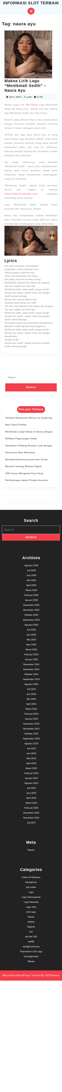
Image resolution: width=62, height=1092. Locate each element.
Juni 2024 (31, 694)
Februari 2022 (31, 808)
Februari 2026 (31, 595)
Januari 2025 (31, 659)
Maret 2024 (31, 709)
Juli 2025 (31, 629)
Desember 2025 (31, 605)
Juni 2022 (31, 793)
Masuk (31, 850)
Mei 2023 (31, 758)
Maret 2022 (31, 803)
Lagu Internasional (31, 897)
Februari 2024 (31, 714)
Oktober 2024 (31, 674)
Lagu (31, 892)
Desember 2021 (31, 812)
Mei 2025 (31, 639)
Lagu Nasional (31, 902)
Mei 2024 (31, 699)
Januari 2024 (31, 718)
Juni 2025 (31, 634)
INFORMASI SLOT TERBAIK (31, 3)
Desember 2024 (31, 664)
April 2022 (31, 798)
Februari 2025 (31, 654)
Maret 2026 (31, 590)
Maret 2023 (31, 768)
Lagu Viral (31, 907)
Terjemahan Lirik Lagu (31, 951)
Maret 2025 (31, 649)
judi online (31, 887)
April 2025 (31, 644)
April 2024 (31, 704)
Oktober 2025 (31, 615)
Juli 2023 (31, 748)
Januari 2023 (31, 778)
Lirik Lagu (31, 912)
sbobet (31, 921)
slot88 (31, 941)
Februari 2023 (31, 773)
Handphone (31, 882)
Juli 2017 (31, 822)
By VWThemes (50, 975)
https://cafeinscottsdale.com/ (21, 193)
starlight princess (31, 946)
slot (31, 931)
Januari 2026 (31, 600)
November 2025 (31, 610)
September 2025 (31, 620)
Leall (28, 97)
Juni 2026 (31, 575)
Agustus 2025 (31, 624)
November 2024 (31, 669)
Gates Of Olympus (31, 877)
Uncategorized (31, 956)
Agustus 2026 (31, 565)
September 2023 (31, 738)
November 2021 (31, 817)
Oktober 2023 (31, 733)
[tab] (31, 11)
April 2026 (31, 585)
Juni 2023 (31, 753)
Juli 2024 (31, 689)
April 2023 (31, 763)
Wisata (31, 961)
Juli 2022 (31, 788)
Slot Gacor (32, 104)
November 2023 (31, 728)
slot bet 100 (31, 936)
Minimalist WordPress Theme (21, 975)
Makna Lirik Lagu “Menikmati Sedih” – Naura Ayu (25, 86)
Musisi (31, 917)
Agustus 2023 (31, 743)
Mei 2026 (31, 580)
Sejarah (31, 926)
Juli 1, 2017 (15, 97)
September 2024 (31, 679)
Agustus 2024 (31, 684)
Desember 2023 (31, 723)
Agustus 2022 (31, 783)
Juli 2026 (31, 570)
